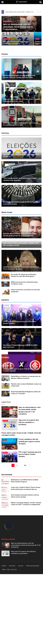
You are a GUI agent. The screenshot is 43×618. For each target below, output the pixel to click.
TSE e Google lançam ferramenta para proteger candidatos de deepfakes (19, 179)
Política (6, 38)
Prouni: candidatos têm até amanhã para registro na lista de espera (29, 441)
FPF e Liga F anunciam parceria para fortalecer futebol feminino (29, 454)
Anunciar (20, 566)
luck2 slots (14, 569)
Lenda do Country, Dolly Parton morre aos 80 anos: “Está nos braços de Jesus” (21, 268)
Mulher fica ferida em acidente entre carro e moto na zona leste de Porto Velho (20, 124)
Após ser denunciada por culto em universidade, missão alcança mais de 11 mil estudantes (18, 26)
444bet (4, 569)
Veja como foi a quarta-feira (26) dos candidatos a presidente (28, 422)
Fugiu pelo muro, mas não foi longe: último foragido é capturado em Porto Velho (21, 100)
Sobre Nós (12, 566)
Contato (4, 566)
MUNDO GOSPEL (8, 21)
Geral (37, 38)
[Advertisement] (21, 596)
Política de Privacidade (32, 566)
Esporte (5, 452)
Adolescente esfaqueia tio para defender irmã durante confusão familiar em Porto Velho (19, 76)
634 (25, 465)
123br (8, 569)
